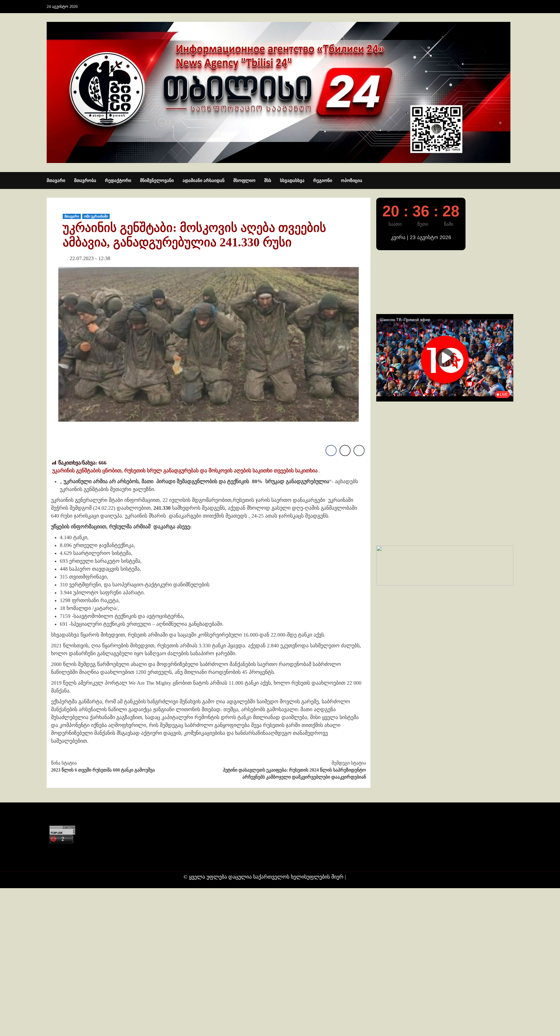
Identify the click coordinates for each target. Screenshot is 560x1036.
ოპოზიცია (351, 180)
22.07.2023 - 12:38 (90, 258)
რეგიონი (322, 180)
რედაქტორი (118, 180)
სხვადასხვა (292, 180)
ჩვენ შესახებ (63, 860)
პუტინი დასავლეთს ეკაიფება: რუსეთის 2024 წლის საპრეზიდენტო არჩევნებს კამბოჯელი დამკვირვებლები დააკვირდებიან (294, 769)
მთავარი (56, 180)
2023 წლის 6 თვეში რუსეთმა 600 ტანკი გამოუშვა (103, 766)
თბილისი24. (362, 877)
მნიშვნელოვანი (157, 180)
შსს (267, 180)
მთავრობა (85, 180)
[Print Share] (345, 450)
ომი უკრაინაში (96, 216)
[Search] (509, 180)
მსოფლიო (244, 180)
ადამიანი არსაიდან (204, 180)
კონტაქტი (60, 848)
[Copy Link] (359, 450)
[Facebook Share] (331, 450)
